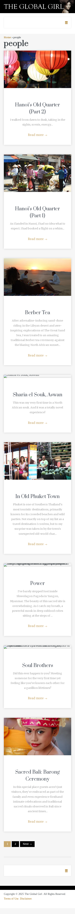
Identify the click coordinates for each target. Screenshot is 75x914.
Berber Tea (37, 313)
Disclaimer (26, 898)
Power (37, 583)
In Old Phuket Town (37, 496)
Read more (37, 135)
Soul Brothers (37, 665)
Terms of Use (11, 898)
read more (37, 65)
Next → (27, 844)
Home (7, 37)
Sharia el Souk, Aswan (37, 395)
